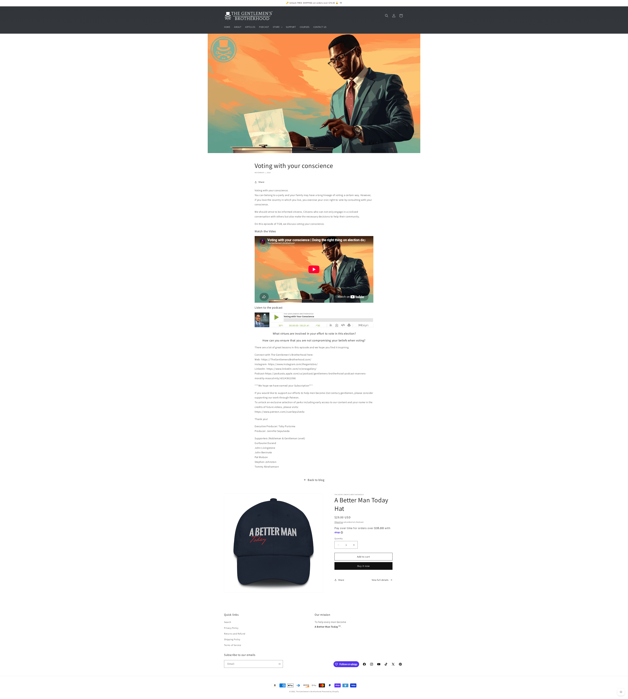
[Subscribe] (279, 664)
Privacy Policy (231, 627)
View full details (380, 579)
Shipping (338, 522)
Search (227, 622)
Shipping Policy (232, 639)
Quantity (338, 538)
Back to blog (316, 480)
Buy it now (363, 565)
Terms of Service (232, 645)
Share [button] (261, 182)
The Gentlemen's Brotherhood (309, 691)
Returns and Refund (234, 633)
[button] (277, 27)
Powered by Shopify (330, 691)
